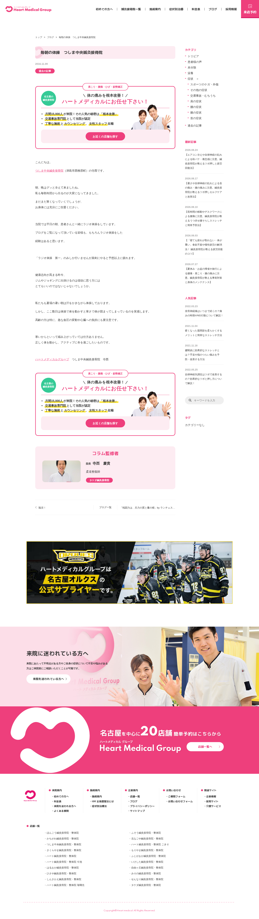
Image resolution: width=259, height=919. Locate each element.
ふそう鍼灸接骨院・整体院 (146, 832)
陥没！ (42, 507)
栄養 (190, 73)
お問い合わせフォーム (180, 801)
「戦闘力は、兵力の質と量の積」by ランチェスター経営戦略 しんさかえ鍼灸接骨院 (147, 507)
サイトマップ (137, 811)
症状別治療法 (99, 806)
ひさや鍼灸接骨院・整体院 (61, 873)
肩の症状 (196, 101)
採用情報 (231, 9)
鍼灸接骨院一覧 (131, 9)
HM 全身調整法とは (103, 801)
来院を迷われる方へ (65, 806)
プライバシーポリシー (142, 806)
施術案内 (155, 9)
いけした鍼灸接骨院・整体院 (147, 861)
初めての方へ (104, 9)
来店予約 (250, 12)
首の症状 (196, 118)
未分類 (192, 67)
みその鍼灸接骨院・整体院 (146, 873)
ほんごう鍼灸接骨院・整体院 (63, 832)
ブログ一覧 (105, 507)
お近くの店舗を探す (105, 136)
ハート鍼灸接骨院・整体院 (61, 856)
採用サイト (212, 801)
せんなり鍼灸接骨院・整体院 (147, 879)
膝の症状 (196, 112)
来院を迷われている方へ (48, 679)
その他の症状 (198, 90)
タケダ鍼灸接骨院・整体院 (146, 885)
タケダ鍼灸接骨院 (99, 480)
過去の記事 (45, 71)
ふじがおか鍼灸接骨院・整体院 (148, 856)
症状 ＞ (193, 78)
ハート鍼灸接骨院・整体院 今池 (64, 861)
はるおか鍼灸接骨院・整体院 (63, 867)
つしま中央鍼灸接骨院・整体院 (64, 844)
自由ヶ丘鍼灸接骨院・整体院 (147, 867)
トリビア (193, 56)
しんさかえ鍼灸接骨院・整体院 (64, 879)
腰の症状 (196, 106)
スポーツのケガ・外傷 (204, 84)
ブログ (213, 9)
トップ (38, 37)
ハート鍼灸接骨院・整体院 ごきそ (150, 844)
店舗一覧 (135, 796)
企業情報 (211, 796)
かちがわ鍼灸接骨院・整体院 (63, 838)
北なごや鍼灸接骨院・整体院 (147, 838)
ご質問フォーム (176, 796)
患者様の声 (195, 61)
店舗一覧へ (205, 747)
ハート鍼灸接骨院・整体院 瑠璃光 (65, 885)
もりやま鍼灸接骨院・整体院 (147, 850)
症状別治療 (176, 9)
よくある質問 (61, 811)
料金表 (196, 9)
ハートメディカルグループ (52, 359)
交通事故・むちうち (203, 95)
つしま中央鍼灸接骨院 (49, 170)
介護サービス (213, 806)
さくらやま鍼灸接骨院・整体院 (64, 850)
